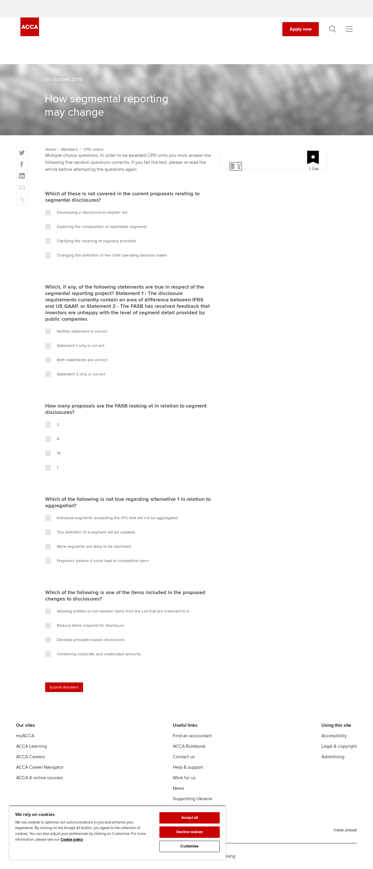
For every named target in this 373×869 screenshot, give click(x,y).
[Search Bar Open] (333, 29)
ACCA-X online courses (39, 778)
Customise (189, 846)
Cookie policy (72, 839)
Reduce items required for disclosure (90, 625)
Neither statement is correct (82, 331)
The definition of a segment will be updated (96, 532)
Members (69, 149)
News (178, 788)
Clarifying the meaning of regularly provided (96, 240)
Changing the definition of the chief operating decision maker (112, 255)
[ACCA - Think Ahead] (345, 830)
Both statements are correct (82, 359)
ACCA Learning (31, 746)
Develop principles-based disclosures (91, 639)
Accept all (189, 817)
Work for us (184, 778)
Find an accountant (192, 736)
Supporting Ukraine (192, 799)
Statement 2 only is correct (81, 374)
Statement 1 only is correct (80, 345)
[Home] (29, 35)
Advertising (332, 757)
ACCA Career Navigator (40, 767)
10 (59, 453)
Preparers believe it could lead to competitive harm (103, 560)
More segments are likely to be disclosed (94, 546)
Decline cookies (189, 832)
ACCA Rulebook (189, 746)
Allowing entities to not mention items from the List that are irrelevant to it (123, 611)
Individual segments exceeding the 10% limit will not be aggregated (117, 517)
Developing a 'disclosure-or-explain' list (92, 212)
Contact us (184, 757)
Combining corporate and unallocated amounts (99, 654)
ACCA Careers (30, 757)
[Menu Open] (349, 29)
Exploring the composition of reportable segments (102, 226)
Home (50, 149)
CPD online (93, 149)
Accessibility (334, 736)
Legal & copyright (339, 746)
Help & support (188, 767)
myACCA (25, 736)
